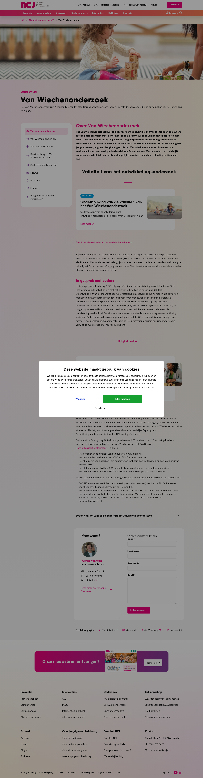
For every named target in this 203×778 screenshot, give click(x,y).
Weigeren (80, 399)
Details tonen (101, 408)
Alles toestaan (122, 399)
